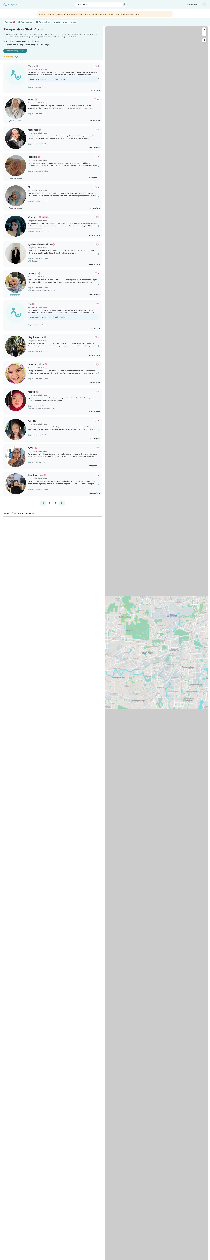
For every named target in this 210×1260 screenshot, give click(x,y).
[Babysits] (11, 4)
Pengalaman (26, 22)
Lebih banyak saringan (66, 22)
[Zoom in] (204, 29)
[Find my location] (204, 40)
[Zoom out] (204, 34)
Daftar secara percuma (15, 51)
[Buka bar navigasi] (204, 4)
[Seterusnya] (62, 503)
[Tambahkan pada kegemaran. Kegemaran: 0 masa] (97, 129)
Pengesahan (44, 22)
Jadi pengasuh (192, 4)
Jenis (10, 22)
